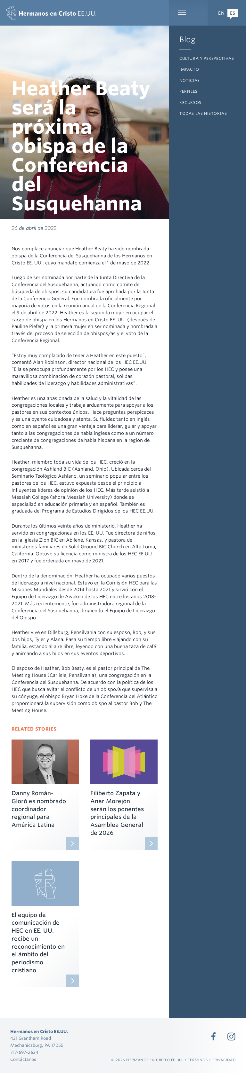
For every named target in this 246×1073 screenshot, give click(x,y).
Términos (198, 1060)
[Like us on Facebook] (213, 1036)
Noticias (189, 80)
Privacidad (224, 1060)
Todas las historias (203, 113)
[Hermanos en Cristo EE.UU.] (51, 13)
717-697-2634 (24, 1052)
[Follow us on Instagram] (231, 1036)
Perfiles (188, 91)
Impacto (189, 69)
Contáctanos (23, 1059)
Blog (187, 39)
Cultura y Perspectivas (206, 58)
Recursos (190, 102)
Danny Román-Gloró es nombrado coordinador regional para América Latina (39, 809)
